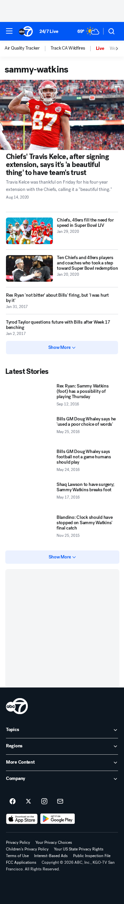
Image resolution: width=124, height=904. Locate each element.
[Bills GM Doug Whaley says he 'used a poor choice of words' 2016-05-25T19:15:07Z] (29, 430)
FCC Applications (21, 862)
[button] (9, 31)
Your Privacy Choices (53, 842)
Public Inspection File (91, 856)
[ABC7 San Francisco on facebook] (12, 801)
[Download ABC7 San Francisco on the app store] (22, 819)
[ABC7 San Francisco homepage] (26, 31)
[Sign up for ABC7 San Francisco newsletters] (60, 801)
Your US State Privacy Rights (78, 849)
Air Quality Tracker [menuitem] (22, 48)
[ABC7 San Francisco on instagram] (44, 801)
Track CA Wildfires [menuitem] (68, 48)
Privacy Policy (18, 842)
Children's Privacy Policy (27, 849)
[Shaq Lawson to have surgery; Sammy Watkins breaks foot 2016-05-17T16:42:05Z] (29, 496)
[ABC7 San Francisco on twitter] (28, 801)
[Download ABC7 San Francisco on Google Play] (57, 819)
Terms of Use (17, 856)
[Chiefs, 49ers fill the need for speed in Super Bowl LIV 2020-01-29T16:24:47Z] (29, 231)
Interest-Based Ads (51, 856)
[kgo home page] (17, 706)
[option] (28, 48)
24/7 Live (48, 31)
